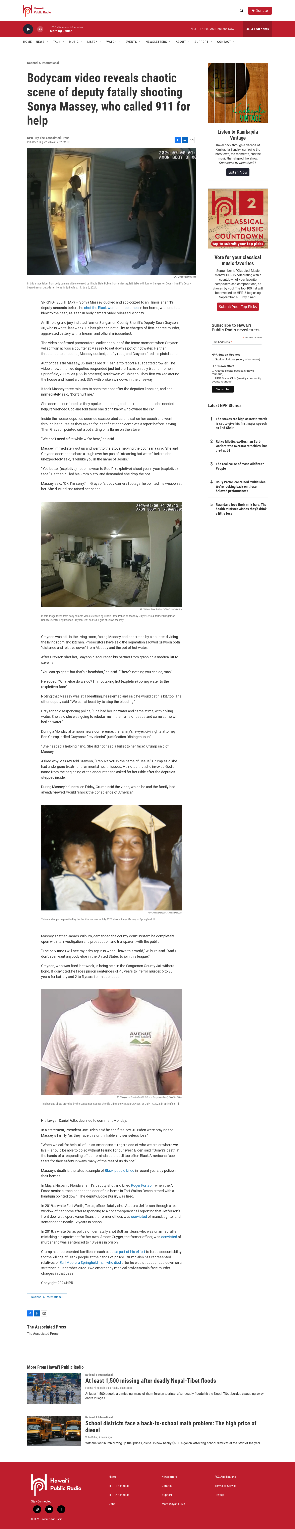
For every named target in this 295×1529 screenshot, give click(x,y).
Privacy (219, 1494)
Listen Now (237, 172)
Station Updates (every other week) (237, 359)
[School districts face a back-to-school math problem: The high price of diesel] (54, 1431)
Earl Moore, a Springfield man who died (90, 1262)
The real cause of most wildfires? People (240, 466)
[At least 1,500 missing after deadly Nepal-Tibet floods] (54, 1388)
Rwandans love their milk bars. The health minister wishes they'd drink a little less (241, 508)
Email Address (222, 342)
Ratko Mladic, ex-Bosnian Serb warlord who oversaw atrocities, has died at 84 (241, 445)
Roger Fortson (142, 1185)
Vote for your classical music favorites (238, 260)
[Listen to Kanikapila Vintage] (238, 93)
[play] (28, 29)
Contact (167, 1485)
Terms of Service (225, 1485)
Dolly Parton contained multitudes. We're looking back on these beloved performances (241, 486)
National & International (43, 63)
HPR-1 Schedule (119, 1485)
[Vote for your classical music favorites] (238, 219)
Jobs (112, 1503)
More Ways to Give (173, 1503)
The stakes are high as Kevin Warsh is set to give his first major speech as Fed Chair (241, 423)
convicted (139, 1216)
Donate (261, 10)
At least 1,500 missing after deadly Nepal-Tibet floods (150, 1380)
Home (27, 41)
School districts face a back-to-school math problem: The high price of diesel (170, 1427)
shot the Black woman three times (111, 308)
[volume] (40, 29)
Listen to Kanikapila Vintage (238, 135)
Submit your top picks (238, 306)
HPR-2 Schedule (119, 1494)
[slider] (46, 29)
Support (167, 1494)
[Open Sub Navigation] (47, 41)
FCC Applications (225, 1476)
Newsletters (169, 1476)
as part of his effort (129, 1252)
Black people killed (119, 1170)
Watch (111, 41)
